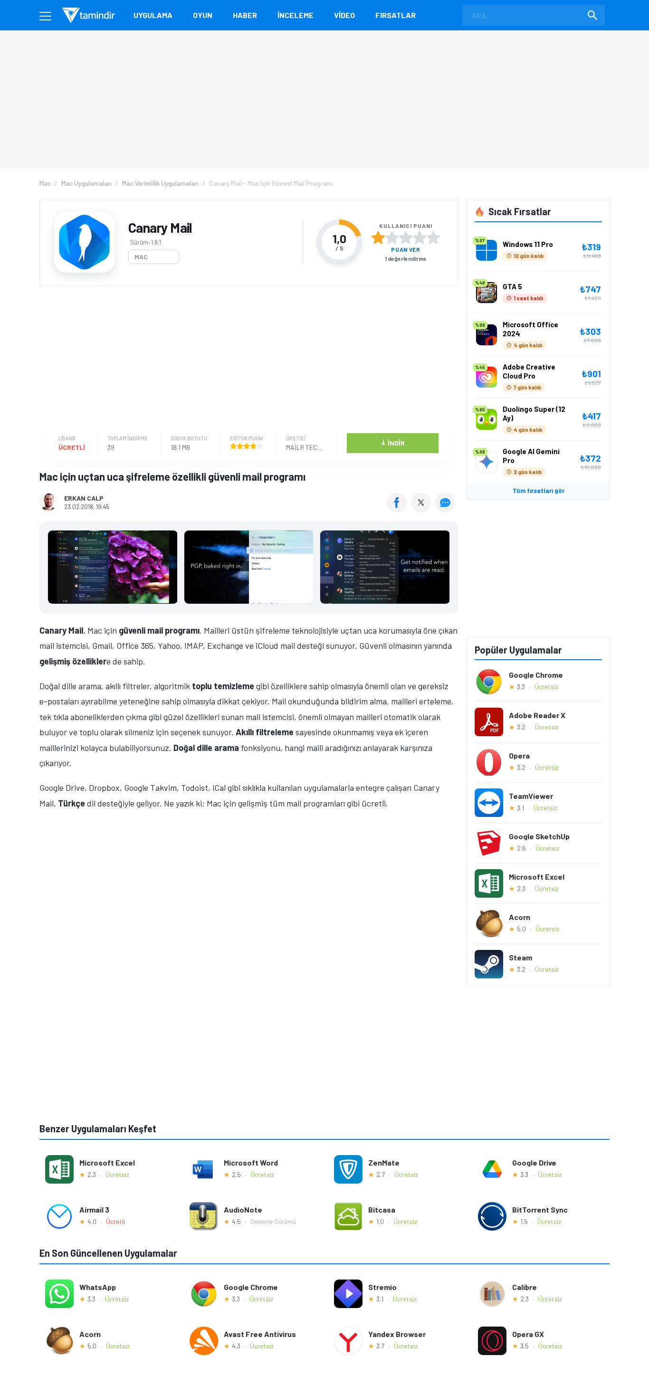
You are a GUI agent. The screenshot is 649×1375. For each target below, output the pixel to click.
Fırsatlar (395, 14)
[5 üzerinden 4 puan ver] (419, 237)
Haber (245, 14)
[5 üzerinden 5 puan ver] (433, 237)
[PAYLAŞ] (399, 509)
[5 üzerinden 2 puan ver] (392, 237)
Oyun (202, 14)
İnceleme (295, 14)
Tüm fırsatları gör (538, 490)
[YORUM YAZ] (446, 509)
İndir (393, 442)
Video (344, 14)
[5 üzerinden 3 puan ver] (405, 237)
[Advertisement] (246, 359)
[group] (248, 569)
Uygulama (153, 14)
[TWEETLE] (422, 509)
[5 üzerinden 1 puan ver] (378, 237)
